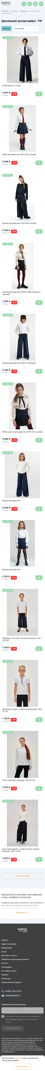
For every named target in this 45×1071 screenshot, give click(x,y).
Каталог (14, 11)
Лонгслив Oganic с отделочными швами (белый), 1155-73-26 (20, 850)
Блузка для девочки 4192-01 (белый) (19, 363)
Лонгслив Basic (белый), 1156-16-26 (18, 780)
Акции (3, 952)
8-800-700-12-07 (13, 991)
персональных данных (14, 1019)
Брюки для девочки (11, 501)
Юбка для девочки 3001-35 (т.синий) (19, 154)
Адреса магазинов (9, 944)
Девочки (24, 11)
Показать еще (22, 876)
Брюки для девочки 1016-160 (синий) (19, 223)
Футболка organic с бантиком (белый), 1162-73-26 (22, 710)
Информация (6, 948)
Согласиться (22, 1066)
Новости (4, 940)
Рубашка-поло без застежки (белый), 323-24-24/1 (21, 639)
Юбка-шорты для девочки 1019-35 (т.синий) (22, 432)
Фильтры (6, 28)
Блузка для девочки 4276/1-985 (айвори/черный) (21, 293)
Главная (4, 11)
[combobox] (15, 28)
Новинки (4, 975)
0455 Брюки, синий (11, 86)
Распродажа (6, 967)
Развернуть (21, 912)
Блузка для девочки (11, 569)
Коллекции (5, 978)
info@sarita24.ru (12, 995)
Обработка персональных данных (15, 959)
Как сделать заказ (8, 971)
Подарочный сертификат (11, 982)
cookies (18, 1058)
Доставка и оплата (9, 955)
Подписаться (12, 1028)
